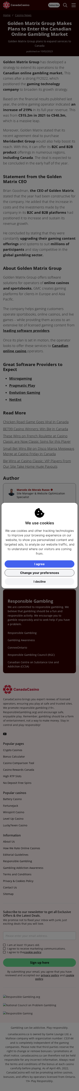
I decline (40, 581)
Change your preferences (39, 573)
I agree (39, 564)
